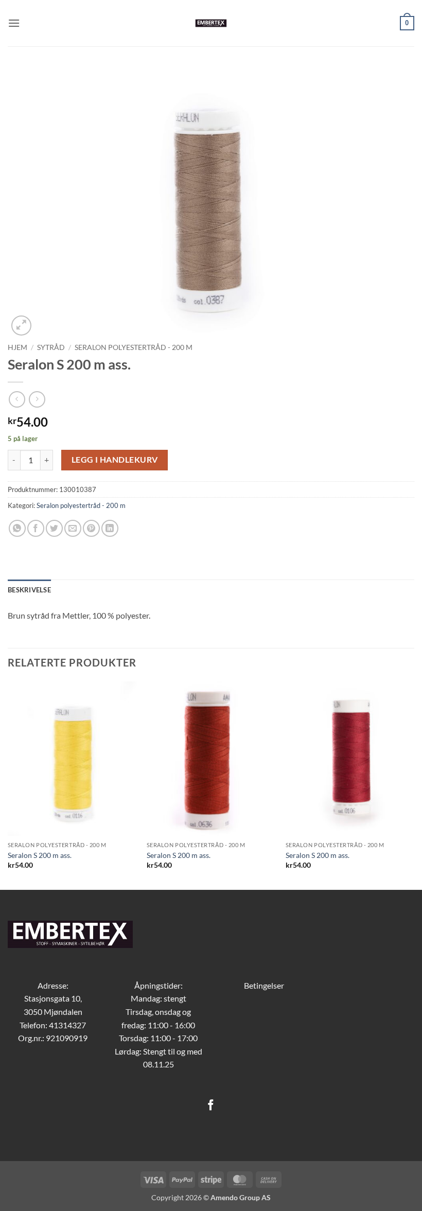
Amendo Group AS (240, 1197)
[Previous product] (37, 399)
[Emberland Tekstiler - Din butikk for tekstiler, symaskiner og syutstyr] (211, 23)
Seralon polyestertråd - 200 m (133, 347)
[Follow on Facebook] (210, 1106)
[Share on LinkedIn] (109, 528)
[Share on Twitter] (54, 528)
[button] (14, 23)
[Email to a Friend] (72, 528)
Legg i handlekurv (115, 459)
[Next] (413, 784)
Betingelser (264, 985)
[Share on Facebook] (35, 528)
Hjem (17, 347)
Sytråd (51, 347)
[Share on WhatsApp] (17, 528)
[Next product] (17, 399)
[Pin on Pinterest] (91, 528)
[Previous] (8, 784)
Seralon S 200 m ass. (40, 855)
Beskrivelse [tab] (29, 590)
